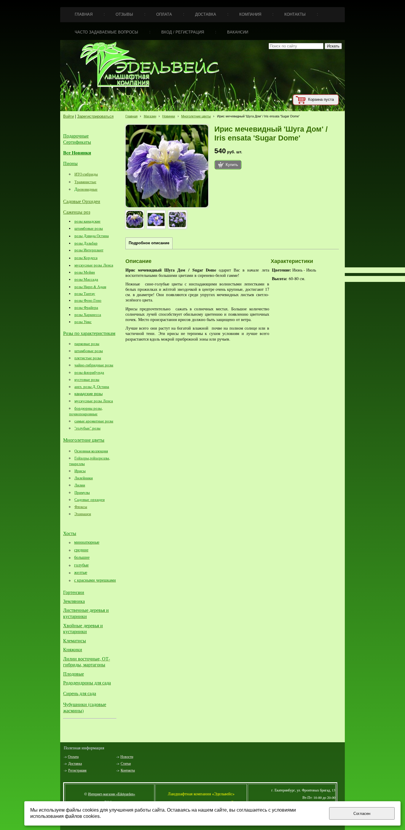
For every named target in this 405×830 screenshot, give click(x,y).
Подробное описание (149, 243)
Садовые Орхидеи (81, 201)
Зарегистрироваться (95, 116)
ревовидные (87, 189)
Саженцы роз (76, 212)
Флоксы (80, 506)
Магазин (150, 116)
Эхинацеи (82, 513)
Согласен (361, 813)
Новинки (168, 116)
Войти (68, 116)
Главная (131, 116)
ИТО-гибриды (86, 174)
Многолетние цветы (196, 116)
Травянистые (85, 181)
